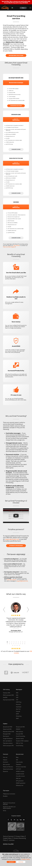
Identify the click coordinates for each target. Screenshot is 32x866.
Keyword (18, 704)
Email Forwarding (20, 736)
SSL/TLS (18, 709)
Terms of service (8, 836)
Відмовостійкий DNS (8, 731)
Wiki (17, 759)
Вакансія (5, 771)
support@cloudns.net (12, 539)
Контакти (5, 762)
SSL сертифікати (7, 741)
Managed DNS (6, 734)
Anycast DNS (19, 734)
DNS (17, 693)
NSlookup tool (19, 785)
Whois (4, 810)
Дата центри (6, 764)
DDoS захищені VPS (8, 745)
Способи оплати (20, 776)
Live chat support (11, 579)
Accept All (11, 862)
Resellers (5, 796)
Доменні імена (20, 738)
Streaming (18, 716)
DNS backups (19, 731)
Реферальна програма (9, 794)
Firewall (18, 711)
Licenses (11, 840)
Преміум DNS (6, 693)
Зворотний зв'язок (8, 769)
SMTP (17, 714)
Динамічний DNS (7, 727)
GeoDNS (5, 697)
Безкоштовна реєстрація (16, 55)
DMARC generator (20, 783)
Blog (17, 757)
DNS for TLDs (19, 743)
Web (17, 695)
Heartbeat (18, 707)
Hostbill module (20, 774)
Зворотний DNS (7, 729)
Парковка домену (8, 743)
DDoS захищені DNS (8, 695)
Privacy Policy (19, 836)
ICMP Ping (18, 702)
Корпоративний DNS (8, 699)
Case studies (19, 762)
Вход (23, 7)
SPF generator (19, 781)
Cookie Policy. (25, 859)
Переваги (18, 764)
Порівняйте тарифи (16, 149)
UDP (17, 697)
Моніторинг (19, 689)
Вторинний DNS (20, 727)
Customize (20, 862)
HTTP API (18, 769)
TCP (17, 699)
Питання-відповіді (21, 766)
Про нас (5, 757)
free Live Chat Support (9, 247)
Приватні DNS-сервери (22, 741)
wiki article (16, 245)
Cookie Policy (7, 838)
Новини (5, 759)
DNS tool (18, 778)
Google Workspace (8, 738)
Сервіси (5, 723)
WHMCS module (20, 771)
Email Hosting (19, 745)
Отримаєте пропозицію (16, 545)
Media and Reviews (8, 766)
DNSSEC (18, 729)
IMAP (17, 718)
